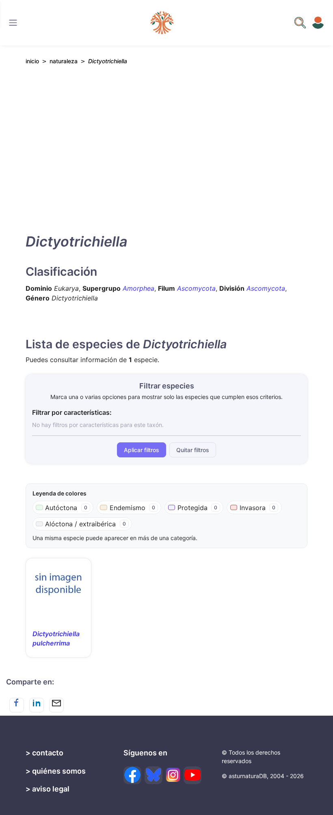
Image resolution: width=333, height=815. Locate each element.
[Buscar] (13, 23)
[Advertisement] (166, 147)
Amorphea (138, 288)
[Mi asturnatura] (318, 23)
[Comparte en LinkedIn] (36, 705)
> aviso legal (47, 789)
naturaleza (64, 61)
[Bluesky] (153, 775)
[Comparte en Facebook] (16, 705)
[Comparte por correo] (56, 705)
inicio (32, 61)
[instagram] (173, 775)
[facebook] (132, 775)
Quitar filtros (192, 449)
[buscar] (300, 23)
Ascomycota (196, 288)
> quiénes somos (56, 771)
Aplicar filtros (141, 449)
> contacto (44, 753)
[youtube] (192, 775)
